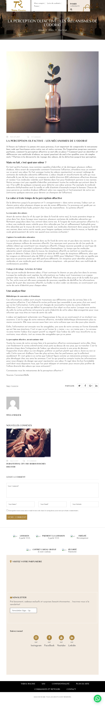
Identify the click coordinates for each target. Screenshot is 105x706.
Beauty (51, 30)
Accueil (41, 30)
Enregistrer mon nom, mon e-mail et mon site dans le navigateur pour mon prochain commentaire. (43, 511)
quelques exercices (25, 193)
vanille (39, 188)
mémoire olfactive (45, 320)
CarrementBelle (21, 375)
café (85, 175)
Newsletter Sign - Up (21, 610)
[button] (97, 698)
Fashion (14, 386)
